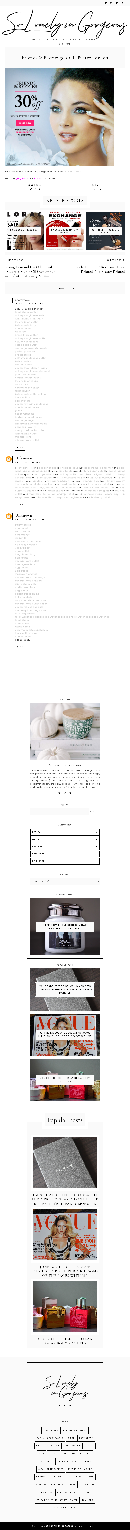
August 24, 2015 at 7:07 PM (31, 462)
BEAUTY (36, 832)
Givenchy (86, 1453)
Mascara (41, 1484)
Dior (41, 1453)
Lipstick (56, 1477)
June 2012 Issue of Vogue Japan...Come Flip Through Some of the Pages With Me (64, 1034)
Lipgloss (41, 1477)
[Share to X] (31, 189)
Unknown (23, 458)
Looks (90, 1477)
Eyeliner (53, 1453)
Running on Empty (68, 1492)
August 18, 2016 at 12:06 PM (32, 519)
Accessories (51, 1430)
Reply (20, 447)
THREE (87, 1492)
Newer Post (16, 260)
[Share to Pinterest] (39, 189)
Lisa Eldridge (74, 1477)
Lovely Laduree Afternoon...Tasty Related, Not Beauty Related (99, 269)
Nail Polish (58, 1484)
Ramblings (46, 1492)
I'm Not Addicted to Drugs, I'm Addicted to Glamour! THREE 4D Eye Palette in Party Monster (64, 989)
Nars (72, 1484)
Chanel (89, 1446)
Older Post (114, 260)
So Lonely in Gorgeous (60, 1526)
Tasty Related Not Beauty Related (57, 1500)
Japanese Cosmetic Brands (74, 1461)
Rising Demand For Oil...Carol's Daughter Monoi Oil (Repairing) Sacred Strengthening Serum (30, 271)
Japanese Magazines (50, 1469)
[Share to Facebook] (36, 189)
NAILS (35, 839)
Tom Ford (87, 1500)
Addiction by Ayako (75, 1430)
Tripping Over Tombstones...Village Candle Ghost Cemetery (65, 926)
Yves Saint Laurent (65, 1508)
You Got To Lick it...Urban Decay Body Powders (65, 1079)
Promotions (95, 189)
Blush (71, 1438)
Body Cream (86, 1438)
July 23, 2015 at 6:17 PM (29, 303)
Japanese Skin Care (80, 1469)
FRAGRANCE (39, 846)
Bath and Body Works (50, 1438)
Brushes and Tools (48, 1446)
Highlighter (46, 1461)
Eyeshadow (69, 1453)
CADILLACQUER (72, 1446)
